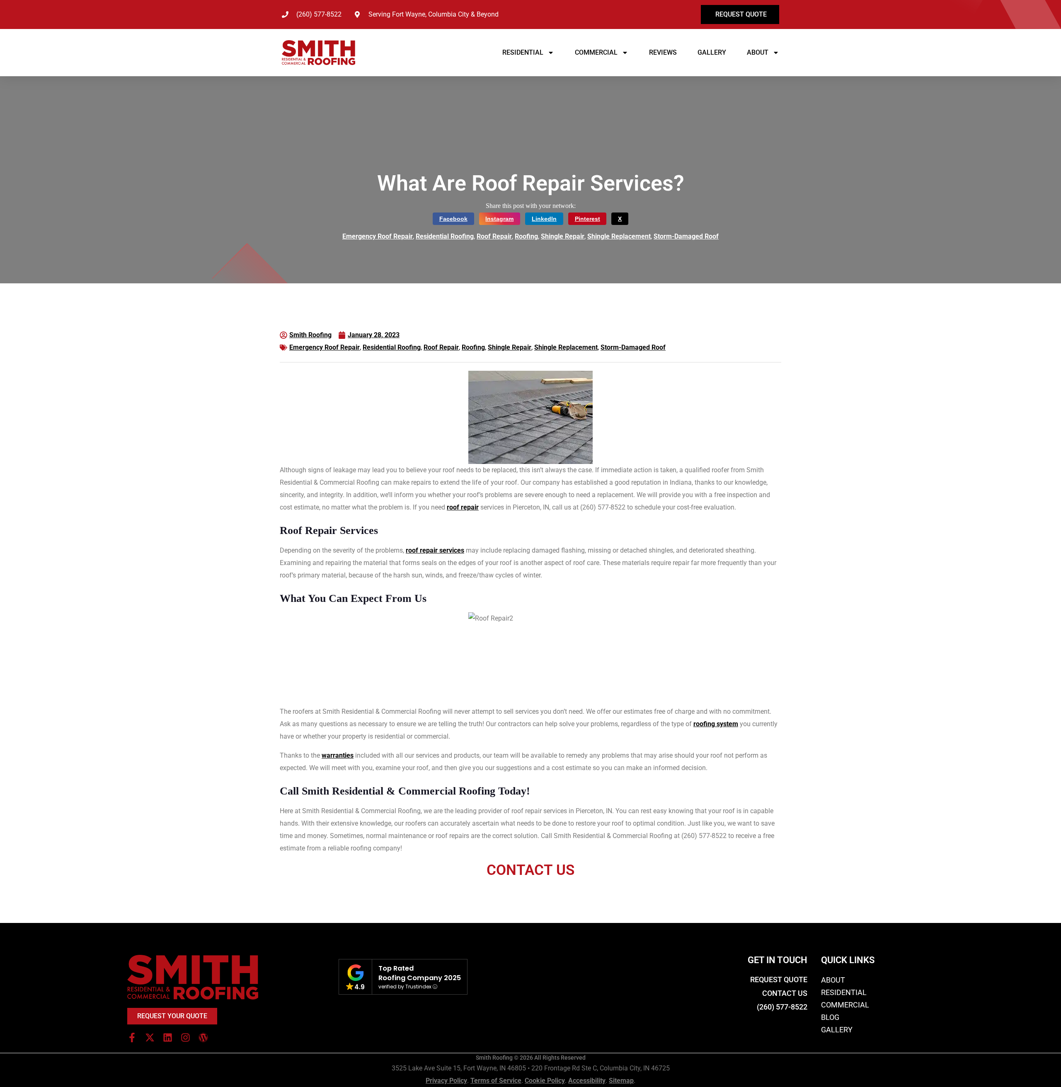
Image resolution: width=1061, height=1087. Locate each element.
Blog (830, 1017)
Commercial (596, 52)
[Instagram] (185, 1037)
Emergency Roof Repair (377, 236)
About (757, 52)
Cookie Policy (545, 1081)
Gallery (712, 52)
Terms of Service (495, 1081)
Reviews (663, 52)
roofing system (715, 724)
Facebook (453, 218)
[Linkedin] (167, 1037)
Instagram (499, 218)
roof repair (463, 507)
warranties (338, 755)
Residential (522, 52)
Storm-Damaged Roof (686, 236)
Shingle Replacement (619, 236)
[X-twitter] (150, 1037)
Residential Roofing (445, 236)
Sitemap (621, 1081)
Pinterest (587, 218)
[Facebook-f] (132, 1037)
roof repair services (435, 550)
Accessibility (587, 1081)
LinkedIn (544, 218)
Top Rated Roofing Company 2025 (419, 973)
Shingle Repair (562, 236)
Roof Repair (494, 236)
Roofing (526, 236)
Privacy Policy (446, 1081)
